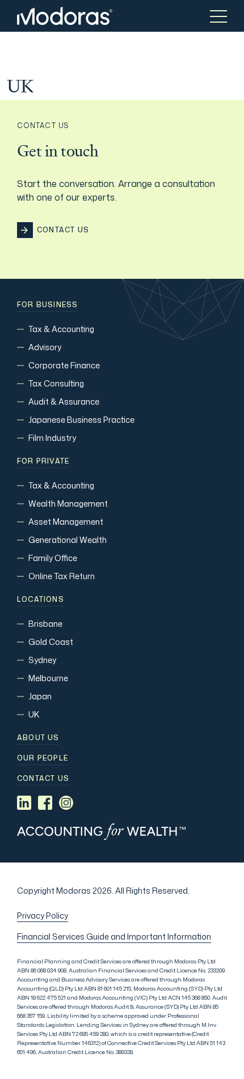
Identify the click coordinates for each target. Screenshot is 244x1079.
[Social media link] (24, 803)
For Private (43, 461)
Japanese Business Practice (81, 419)
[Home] (64, 16)
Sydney (42, 660)
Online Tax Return (61, 576)
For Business (47, 304)
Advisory (44, 347)
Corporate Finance (64, 365)
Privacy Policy (42, 915)
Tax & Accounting (61, 329)
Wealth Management (68, 503)
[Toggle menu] (218, 16)
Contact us (43, 778)
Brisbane (45, 623)
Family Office (52, 558)
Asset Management (65, 521)
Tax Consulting (56, 383)
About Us (38, 737)
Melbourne (48, 678)
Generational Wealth (67, 539)
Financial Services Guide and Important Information (114, 936)
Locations (40, 599)
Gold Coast (50, 641)
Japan (40, 696)
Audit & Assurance (63, 401)
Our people (42, 758)
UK (33, 714)
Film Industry (52, 437)
